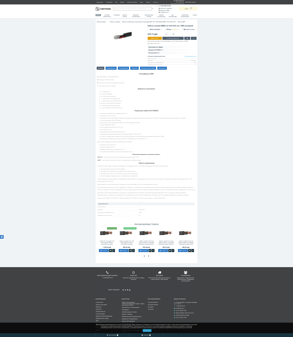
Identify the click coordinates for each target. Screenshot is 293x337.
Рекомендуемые (123, 68)
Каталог (98, 15)
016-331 (155, 53)
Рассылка (151, 309)
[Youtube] (129, 289)
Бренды (195, 15)
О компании (109, 2)
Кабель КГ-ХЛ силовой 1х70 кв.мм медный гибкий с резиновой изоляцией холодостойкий (107, 242)
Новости (148, 2)
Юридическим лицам (102, 318)
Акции (141, 2)
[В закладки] (110, 250)
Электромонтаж (100, 311)
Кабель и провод (124, 16)
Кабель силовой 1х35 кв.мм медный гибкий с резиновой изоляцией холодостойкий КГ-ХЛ (146, 242)
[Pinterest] (127, 289)
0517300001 (157, 50)
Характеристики (111, 68)
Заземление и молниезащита (130, 307)
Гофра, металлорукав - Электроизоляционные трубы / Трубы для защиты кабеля (133, 303)
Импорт (122, 2)
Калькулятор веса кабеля (148, 68)
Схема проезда (100, 314)
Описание (100, 68)
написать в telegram (166, 8)
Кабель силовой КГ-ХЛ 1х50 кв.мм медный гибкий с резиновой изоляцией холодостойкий (127, 242)
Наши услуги (100, 2)
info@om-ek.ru (164, 12)
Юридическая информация (104, 316)
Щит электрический (173, 16)
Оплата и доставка (132, 2)
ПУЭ (116, 2)
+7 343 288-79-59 (180, 306)
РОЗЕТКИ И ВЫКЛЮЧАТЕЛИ (107, 16)
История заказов (153, 304)
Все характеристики (190, 56)
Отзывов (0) (134, 68)
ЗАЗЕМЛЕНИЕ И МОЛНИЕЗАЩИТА (185, 16)
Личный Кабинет (153, 302)
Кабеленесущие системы (149, 16)
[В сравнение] (113, 250)
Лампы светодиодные (128, 321)
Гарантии (98, 309)
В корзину (104, 250)
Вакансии (98, 307)
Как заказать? (162, 68)
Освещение (117, 15)
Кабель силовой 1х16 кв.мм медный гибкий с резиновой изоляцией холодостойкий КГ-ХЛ (166, 242)
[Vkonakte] (123, 289)
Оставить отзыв (189, 29)
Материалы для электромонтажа (131, 316)
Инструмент (125, 309)
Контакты (155, 2)
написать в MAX (164, 10)
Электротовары (101, 22)
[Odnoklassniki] (125, 289)
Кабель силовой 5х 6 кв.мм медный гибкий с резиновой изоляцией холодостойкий (186, 242)
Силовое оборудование (161, 16)
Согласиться (147, 330)
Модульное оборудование (136, 16)
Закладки (150, 307)
